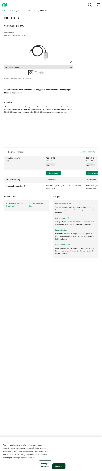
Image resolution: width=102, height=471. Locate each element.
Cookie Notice (40, 451)
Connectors (32, 11)
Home (6, 11)
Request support (61, 203)
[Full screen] (71, 62)
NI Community (60, 218)
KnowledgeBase (61, 230)
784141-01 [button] (25, 36)
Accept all (58, 466)
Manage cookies (44, 464)
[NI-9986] (41, 73)
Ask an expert (86, 151)
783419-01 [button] (16, 36)
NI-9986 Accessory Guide (36, 204)
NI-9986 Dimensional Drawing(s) (14, 204)
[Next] (51, 73)
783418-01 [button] (7, 36)
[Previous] (26, 73)
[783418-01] (30, 73)
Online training (61, 244)
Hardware (22, 11)
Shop (14, 11)
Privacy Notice (24, 451)
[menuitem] (89, 5)
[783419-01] (36, 73)
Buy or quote (53, 173)
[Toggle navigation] (16, 4)
